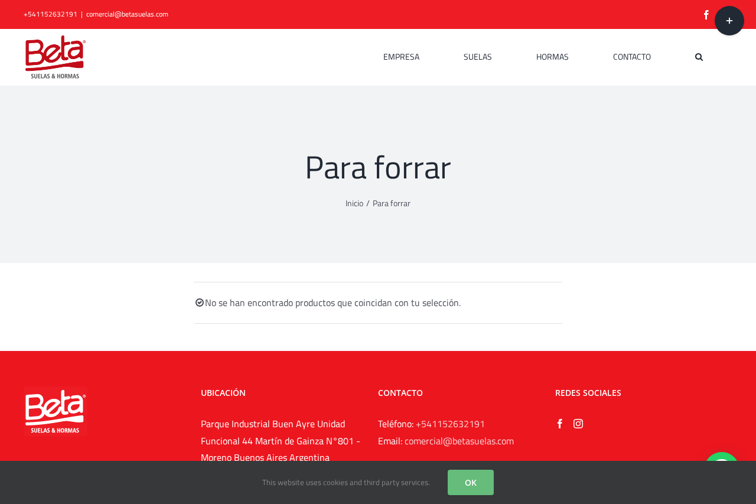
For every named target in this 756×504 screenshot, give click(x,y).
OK (471, 482)
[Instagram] (578, 423)
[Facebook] (560, 423)
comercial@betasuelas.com (127, 13)
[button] (699, 56)
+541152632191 (450, 424)
